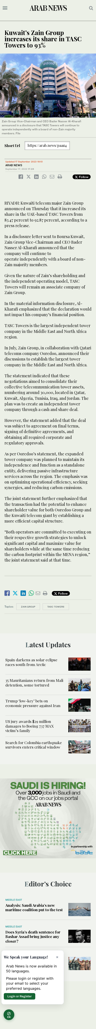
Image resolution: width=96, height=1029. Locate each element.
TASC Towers (55, 606)
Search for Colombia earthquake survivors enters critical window (33, 744)
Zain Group (28, 606)
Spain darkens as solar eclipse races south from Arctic (31, 662)
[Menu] (5, 8)
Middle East (13, 899)
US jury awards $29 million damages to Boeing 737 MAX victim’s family (29, 726)
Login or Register (19, 996)
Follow (83, 177)
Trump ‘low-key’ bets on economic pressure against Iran (33, 703)
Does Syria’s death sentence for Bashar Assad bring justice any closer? (33, 936)
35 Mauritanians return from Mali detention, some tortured (34, 682)
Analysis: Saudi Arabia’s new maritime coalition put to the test (34, 907)
